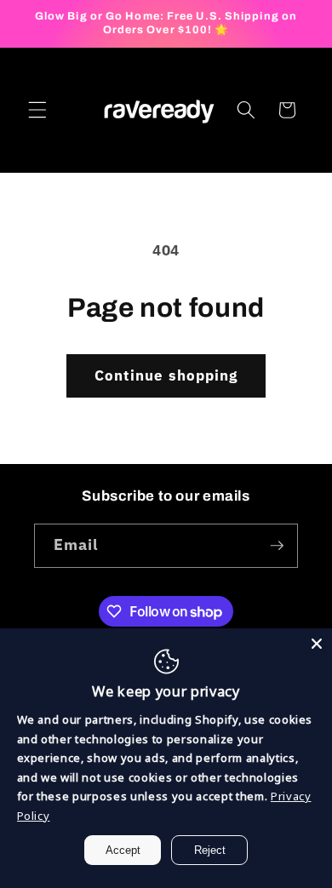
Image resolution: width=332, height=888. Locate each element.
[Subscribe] (276, 546)
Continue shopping (166, 375)
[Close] (316, 643)
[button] (37, 109)
